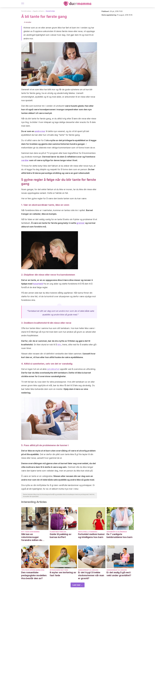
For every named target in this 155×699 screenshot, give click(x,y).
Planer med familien (58, 532)
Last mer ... (78, 585)
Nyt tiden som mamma (30, 532)
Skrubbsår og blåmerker (117, 532)
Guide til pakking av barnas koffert (60, 535)
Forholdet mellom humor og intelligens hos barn (91, 535)
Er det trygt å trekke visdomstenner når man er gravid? (91, 575)
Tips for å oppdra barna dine (32, 570)
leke (59, 344)
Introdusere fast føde (59, 570)
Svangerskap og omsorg (88, 570)
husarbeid (38, 284)
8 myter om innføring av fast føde (63, 574)
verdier (25, 160)
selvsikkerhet (53, 369)
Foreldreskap (26, 11)
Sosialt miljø (50, 11)
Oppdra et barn (38, 11)
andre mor (40, 131)
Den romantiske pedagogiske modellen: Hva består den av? (34, 575)
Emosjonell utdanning (87, 532)
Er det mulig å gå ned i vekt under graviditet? (119, 574)
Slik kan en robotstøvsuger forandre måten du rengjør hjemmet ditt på (34, 537)
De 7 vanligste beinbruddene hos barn (119, 535)
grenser (81, 223)
